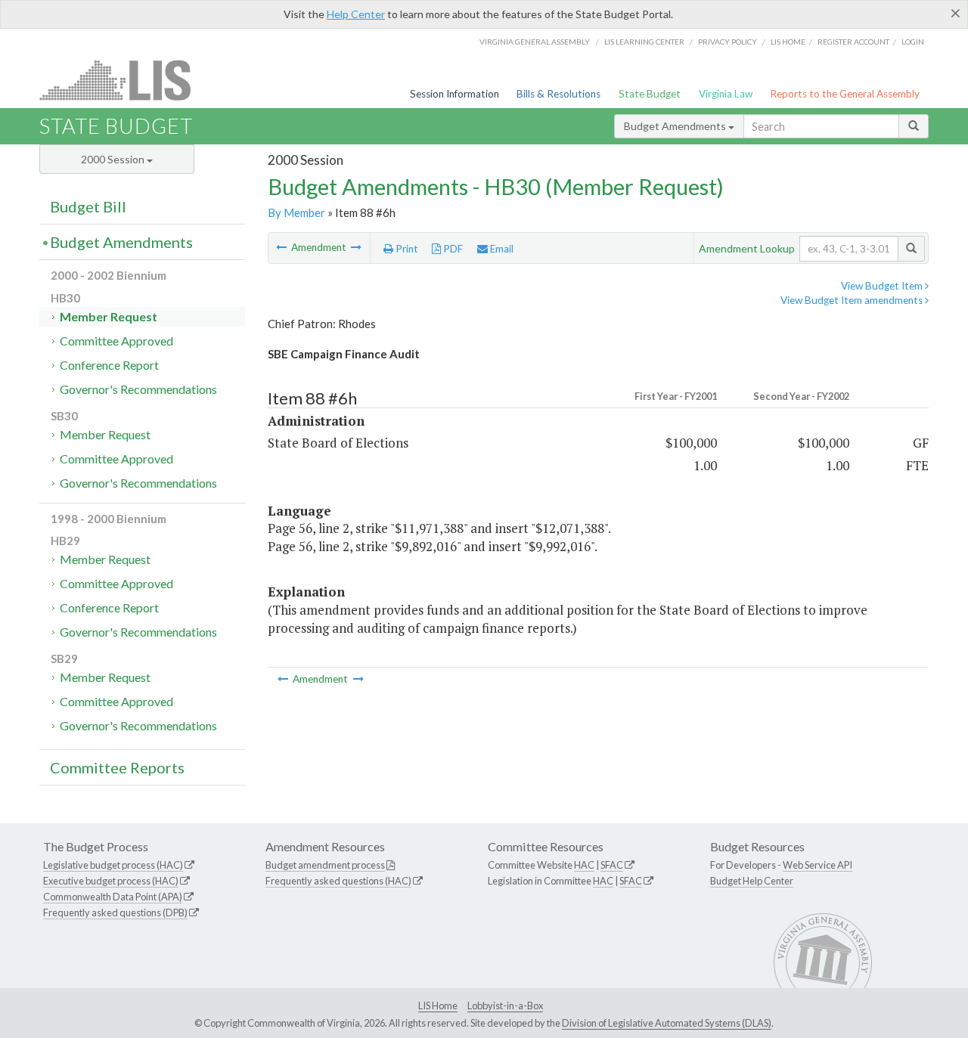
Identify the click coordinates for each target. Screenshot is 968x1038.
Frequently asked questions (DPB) (115, 912)
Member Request (108, 316)
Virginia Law (725, 94)
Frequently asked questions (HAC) (338, 881)
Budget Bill (88, 206)
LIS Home (438, 1005)
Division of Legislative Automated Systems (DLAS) (666, 1023)
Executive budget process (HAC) (110, 881)
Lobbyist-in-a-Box (505, 1005)
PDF (452, 249)
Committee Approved (116, 340)
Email (500, 249)
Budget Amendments (676, 125)
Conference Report (109, 365)
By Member (296, 212)
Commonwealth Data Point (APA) (112, 897)
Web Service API (817, 865)
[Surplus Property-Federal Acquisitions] (282, 247)
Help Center (356, 14)
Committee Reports (117, 767)
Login (912, 41)
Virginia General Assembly (534, 41)
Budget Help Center (751, 881)
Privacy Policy (727, 41)
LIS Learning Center (644, 41)
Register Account (853, 41)
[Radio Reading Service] (356, 247)
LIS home (788, 41)
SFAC (611, 865)
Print (405, 249)
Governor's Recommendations (138, 389)
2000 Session (114, 159)
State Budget (650, 94)
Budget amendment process (325, 865)
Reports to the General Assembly (845, 94)
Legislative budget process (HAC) (113, 865)
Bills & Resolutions (558, 94)
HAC (584, 865)
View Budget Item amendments (852, 300)
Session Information (454, 94)
